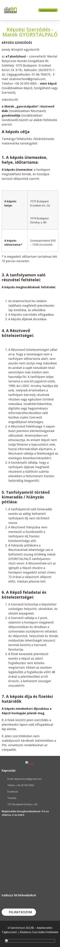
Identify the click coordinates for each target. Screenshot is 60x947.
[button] (28, 10)
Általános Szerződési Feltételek (39, 932)
